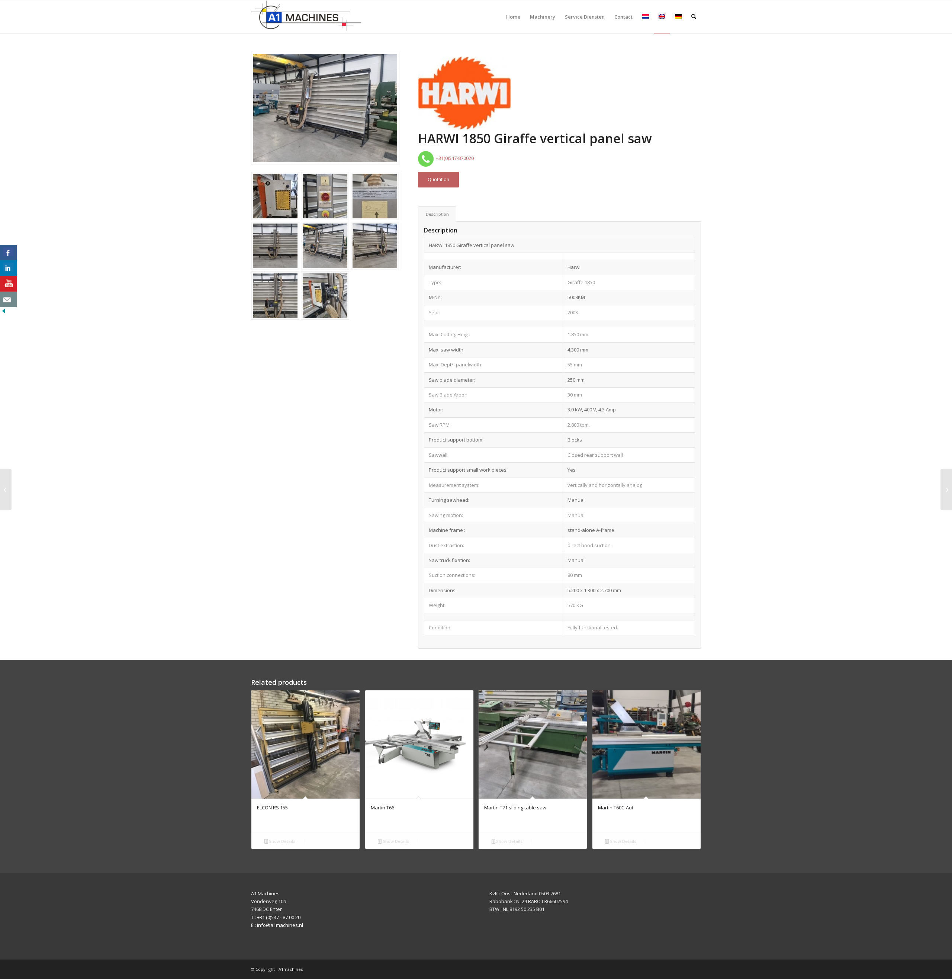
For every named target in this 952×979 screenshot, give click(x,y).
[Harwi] (464, 94)
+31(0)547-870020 (454, 158)
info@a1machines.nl (280, 925)
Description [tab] (437, 214)
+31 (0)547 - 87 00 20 (278, 917)
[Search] (693, 16)
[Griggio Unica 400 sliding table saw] (6, 489)
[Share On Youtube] (8, 284)
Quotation (438, 179)
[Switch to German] (678, 16)
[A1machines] (307, 16)
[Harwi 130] (946, 489)
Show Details (281, 841)
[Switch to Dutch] (645, 16)
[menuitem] (513, 16)
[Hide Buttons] (3, 312)
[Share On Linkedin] (8, 268)
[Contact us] (8, 299)
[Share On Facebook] (8, 252)
